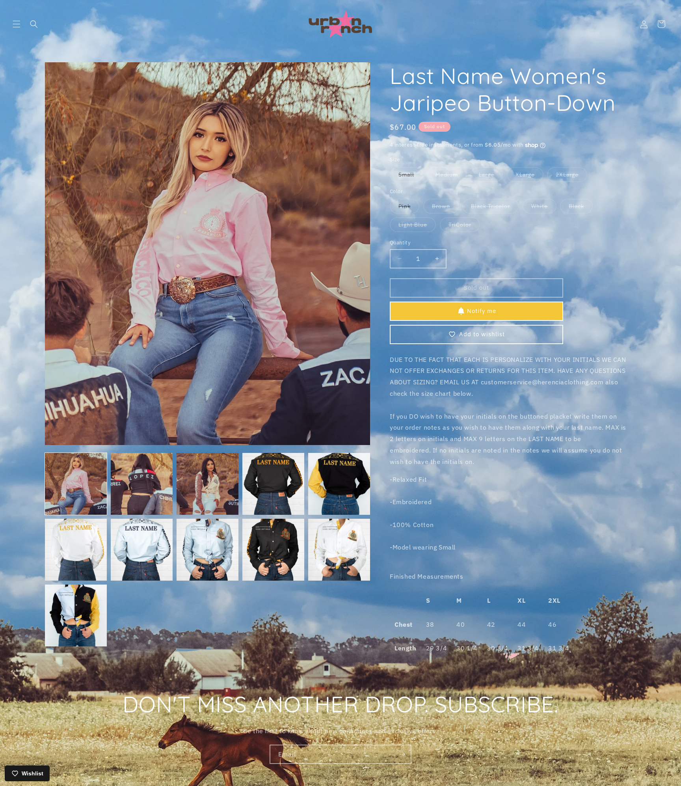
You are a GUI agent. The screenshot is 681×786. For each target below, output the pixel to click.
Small (410, 176)
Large (491, 176)
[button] (16, 24)
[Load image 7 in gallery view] (142, 550)
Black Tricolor (495, 208)
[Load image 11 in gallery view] (76, 615)
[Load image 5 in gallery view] (339, 484)
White (543, 208)
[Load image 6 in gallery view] (76, 550)
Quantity (400, 242)
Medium (451, 176)
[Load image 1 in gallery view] (76, 484)
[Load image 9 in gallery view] (273, 550)
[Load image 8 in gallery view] (207, 550)
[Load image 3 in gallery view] (207, 484)
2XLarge (571, 176)
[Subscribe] (402, 754)
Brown (445, 208)
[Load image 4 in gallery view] (273, 484)
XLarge (529, 176)
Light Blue (417, 226)
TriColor (464, 226)
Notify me (481, 311)
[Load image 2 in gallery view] (142, 484)
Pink (408, 208)
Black (581, 208)
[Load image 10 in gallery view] (339, 550)
